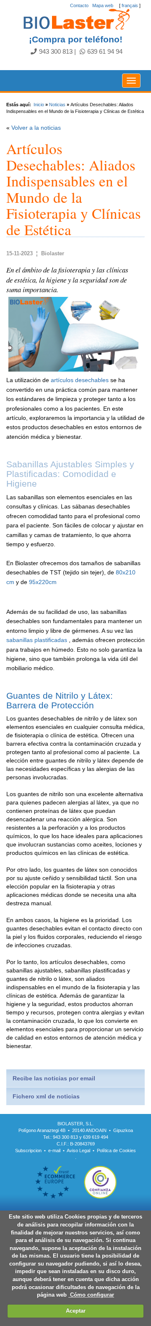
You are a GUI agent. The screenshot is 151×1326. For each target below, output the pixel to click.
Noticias (57, 104)
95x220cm (43, 582)
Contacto (79, 5)
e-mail (54, 1150)
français (130, 5)
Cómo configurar (91, 1295)
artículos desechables (80, 380)
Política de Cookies (116, 1150)
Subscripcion (28, 1150)
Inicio (39, 104)
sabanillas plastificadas (36, 640)
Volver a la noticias (36, 127)
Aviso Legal (78, 1150)
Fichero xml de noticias (46, 1096)
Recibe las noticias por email (54, 1078)
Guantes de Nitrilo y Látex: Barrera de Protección (59, 700)
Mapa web (102, 5)
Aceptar (76, 1311)
